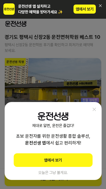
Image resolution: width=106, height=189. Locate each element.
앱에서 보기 (85, 9)
